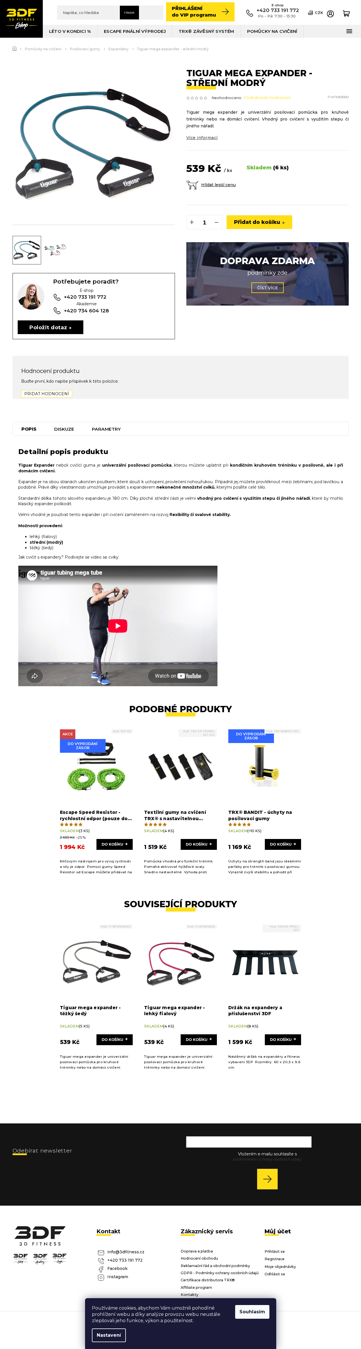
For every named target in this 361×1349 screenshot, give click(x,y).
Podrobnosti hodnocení (267, 97)
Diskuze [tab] (64, 429)
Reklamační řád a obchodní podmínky (215, 1266)
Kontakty (189, 1294)
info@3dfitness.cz (125, 1252)
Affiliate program (196, 1287)
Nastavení (109, 1335)
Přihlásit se (269, 1179)
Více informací (202, 137)
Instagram (117, 1276)
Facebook (117, 1268)
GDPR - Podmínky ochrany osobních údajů (220, 1273)
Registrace (275, 1259)
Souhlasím (252, 1311)
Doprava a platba (197, 1251)
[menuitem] (70, 31)
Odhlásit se (275, 1274)
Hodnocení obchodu (199, 1258)
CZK (319, 12)
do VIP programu (194, 11)
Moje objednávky (280, 1266)
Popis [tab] (29, 429)
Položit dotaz (48, 327)
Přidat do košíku (257, 222)
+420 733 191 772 (125, 1260)
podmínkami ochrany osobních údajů (267, 1159)
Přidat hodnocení (46, 393)
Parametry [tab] (106, 429)
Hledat (129, 12)
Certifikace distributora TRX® (208, 1280)
